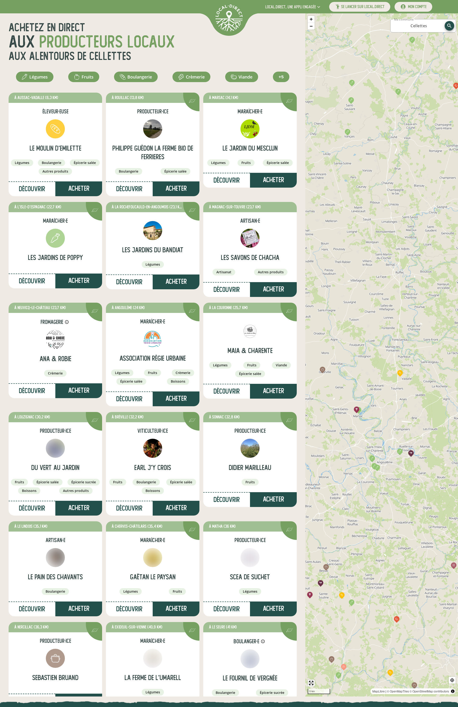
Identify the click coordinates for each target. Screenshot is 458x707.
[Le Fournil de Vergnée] (250, 658)
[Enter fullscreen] (311, 683)
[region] (381, 354)
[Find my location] (452, 680)
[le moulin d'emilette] (55, 128)
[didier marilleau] (250, 448)
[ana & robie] (55, 339)
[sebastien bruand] (55, 658)
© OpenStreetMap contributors (429, 691)
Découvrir (32, 189)
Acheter (78, 280)
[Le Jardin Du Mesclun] (250, 128)
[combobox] (419, 26)
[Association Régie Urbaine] (152, 338)
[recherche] (449, 26)
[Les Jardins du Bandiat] (152, 230)
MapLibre (378, 691)
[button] (293, 7)
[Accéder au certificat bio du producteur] (192, 102)
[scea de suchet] (250, 557)
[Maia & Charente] (250, 331)
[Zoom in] (311, 19)
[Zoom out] (311, 26)
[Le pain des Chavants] (55, 557)
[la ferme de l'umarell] (152, 658)
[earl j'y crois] (152, 448)
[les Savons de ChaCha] (250, 238)
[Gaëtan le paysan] (152, 557)
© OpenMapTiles (398, 691)
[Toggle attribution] (453, 691)
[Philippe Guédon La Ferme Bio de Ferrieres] (152, 128)
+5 (281, 76)
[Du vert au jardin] (55, 448)
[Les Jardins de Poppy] (55, 238)
